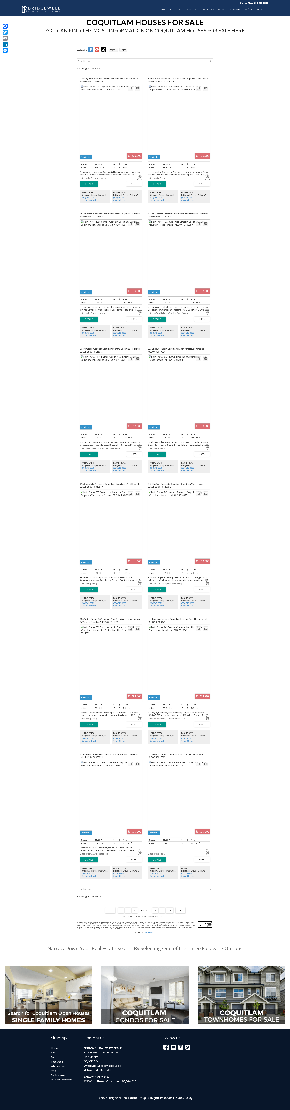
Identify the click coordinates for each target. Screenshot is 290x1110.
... (128, 910)
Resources (57, 1061)
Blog (53, 1070)
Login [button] (123, 49)
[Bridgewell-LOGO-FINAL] (41, 9)
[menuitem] (163, 9)
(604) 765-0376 (88, 197)
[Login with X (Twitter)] (103, 51)
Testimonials (58, 1075)
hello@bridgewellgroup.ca (106, 1065)
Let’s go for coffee (61, 1079)
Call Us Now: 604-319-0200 (254, 3)
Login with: (82, 50)
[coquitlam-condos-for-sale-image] (145, 995)
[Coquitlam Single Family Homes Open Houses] (48, 995)
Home (54, 1048)
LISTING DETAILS (89, 184)
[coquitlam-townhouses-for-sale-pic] (241, 995)
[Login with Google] (97, 51)
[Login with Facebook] (90, 51)
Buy (53, 1057)
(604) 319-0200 (119, 197)
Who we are (58, 1066)
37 (169, 910)
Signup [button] (113, 49)
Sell (53, 1052)
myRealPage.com (150, 932)
